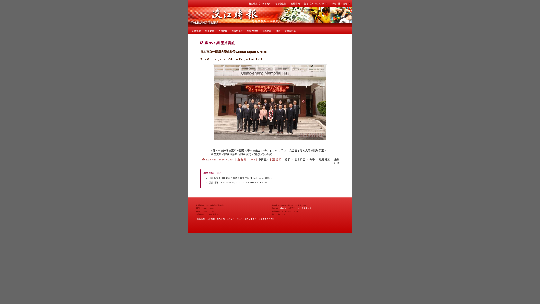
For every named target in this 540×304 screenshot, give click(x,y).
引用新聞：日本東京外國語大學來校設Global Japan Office (240, 178)
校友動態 (267, 30)
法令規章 (211, 219)
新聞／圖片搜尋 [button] (340, 3)
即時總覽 (196, 30)
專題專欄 (222, 30)
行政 (337, 163)
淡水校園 (299, 159)
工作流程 (231, 219)
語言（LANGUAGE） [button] (315, 3)
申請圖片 (263, 159)
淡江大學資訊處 (304, 208)
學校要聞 (209, 30)
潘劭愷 (283, 208)
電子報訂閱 (281, 3)
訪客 (287, 159)
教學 (312, 159)
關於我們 (295, 3)
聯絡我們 (201, 219)
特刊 (278, 30)
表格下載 (221, 219)
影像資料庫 (290, 30)
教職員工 (324, 159)
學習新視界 (237, 30)
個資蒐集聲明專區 (266, 219)
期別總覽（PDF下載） (260, 3)
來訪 (337, 159)
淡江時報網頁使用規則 (246, 219)
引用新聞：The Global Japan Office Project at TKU (238, 182)
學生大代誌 (252, 30)
